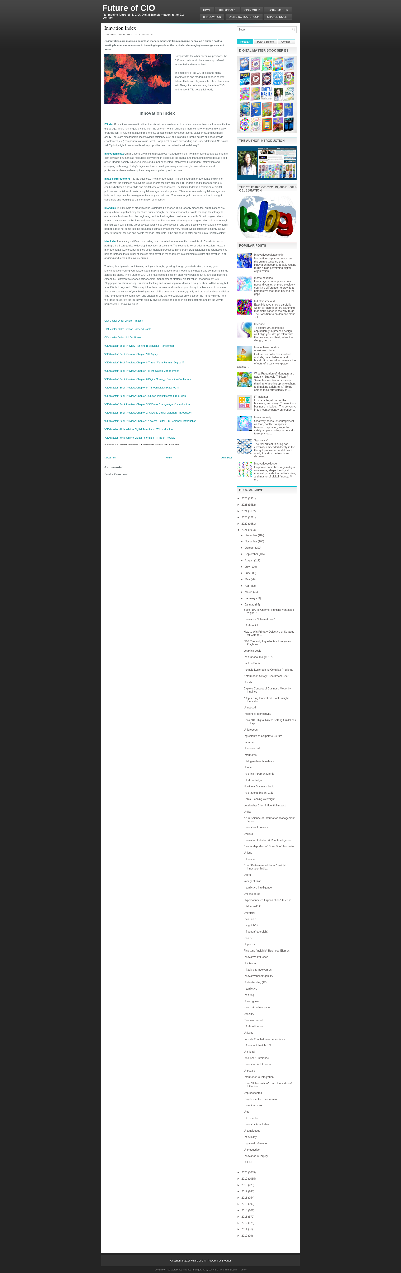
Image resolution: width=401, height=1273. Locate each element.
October (250, 547)
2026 (244, 498)
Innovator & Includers (257, 1124)
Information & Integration (259, 1077)
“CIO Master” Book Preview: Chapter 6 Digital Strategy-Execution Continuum (147, 379)
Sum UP (175, 444)
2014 (244, 1210)
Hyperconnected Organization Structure (267, 900)
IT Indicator (261, 396)
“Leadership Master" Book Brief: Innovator (269, 846)
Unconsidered (252, 893)
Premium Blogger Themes (233, 1269)
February (250, 598)
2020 (244, 1172)
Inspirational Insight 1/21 (258, 792)
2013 (244, 1216)
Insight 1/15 (251, 925)
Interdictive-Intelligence (258, 887)
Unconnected (252, 748)
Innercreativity (262, 417)
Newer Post (110, 457)
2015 (244, 1204)
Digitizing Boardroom (244, 16)
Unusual (249, 833)
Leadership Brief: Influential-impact (265, 805)
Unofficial (249, 912)
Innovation (132, 444)
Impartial (249, 742)
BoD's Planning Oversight (259, 799)
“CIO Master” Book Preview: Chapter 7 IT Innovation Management (141, 370)
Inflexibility (250, 1136)
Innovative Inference (256, 827)
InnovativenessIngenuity (258, 975)
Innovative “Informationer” (259, 619)
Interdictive (250, 988)
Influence (249, 859)
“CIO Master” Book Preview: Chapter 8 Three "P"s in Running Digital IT (144, 362)
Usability (249, 1013)
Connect (286, 41)
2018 (244, 1185)
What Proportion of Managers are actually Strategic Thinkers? (274, 375)
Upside (248, 682)
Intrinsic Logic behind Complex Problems (268, 669)
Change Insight (278, 16)
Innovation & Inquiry (256, 1156)
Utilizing (248, 1032)
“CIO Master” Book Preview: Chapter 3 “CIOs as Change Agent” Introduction (147, 404)
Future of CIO (128, 8)
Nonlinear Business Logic (259, 786)
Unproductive (252, 1149)
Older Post (226, 457)
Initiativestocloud (264, 301)
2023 (244, 517)
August (249, 560)
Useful (247, 874)
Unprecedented (253, 1092)
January (250, 604)
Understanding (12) (255, 982)
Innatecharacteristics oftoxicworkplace (266, 349)
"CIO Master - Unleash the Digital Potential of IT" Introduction (138, 429)
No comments (143, 34)
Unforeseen (251, 729)
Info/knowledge (253, 780)
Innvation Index (120, 27)
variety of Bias (252, 881)
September (252, 554)
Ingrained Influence (255, 1143)
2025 (244, 504)
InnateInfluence (263, 277)
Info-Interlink (251, 625)
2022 (244, 523)
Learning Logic (252, 650)
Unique (248, 852)
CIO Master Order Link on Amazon (123, 320)
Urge (246, 1111)
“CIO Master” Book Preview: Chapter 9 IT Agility (131, 354)
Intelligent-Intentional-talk (259, 761)
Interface (259, 324)
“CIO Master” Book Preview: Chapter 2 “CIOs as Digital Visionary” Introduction (148, 412)
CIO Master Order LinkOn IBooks (122, 337)
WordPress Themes (181, 1269)
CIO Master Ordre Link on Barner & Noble (127, 329)
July (248, 566)
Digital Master (278, 10)
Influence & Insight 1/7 (257, 1045)
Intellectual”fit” (252, 906)
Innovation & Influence (257, 1064)
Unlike (247, 811)
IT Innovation (212, 16)
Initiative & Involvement (258, 969)
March (249, 592)
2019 (244, 1178)
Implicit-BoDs (252, 663)
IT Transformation (161, 444)
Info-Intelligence (253, 1026)
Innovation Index (114, 153)
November (251, 541)
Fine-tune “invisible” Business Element (267, 950)
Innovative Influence (256, 956)
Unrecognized (252, 1001)
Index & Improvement (117, 178)
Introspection (251, 1118)
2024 (244, 511)
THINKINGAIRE (227, 10)
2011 (244, 1229)
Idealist (248, 938)
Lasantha (213, 1269)
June (248, 573)
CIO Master (121, 444)
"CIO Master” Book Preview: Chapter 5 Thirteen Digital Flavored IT (141, 387)
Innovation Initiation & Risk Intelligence (267, 840)
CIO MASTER (252, 10)
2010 (244, 1235)
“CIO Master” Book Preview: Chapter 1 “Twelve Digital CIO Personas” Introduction (150, 421)
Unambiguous (252, 1130)
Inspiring (249, 994)
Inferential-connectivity (257, 713)
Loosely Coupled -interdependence (264, 1039)
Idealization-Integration (257, 1007)
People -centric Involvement (261, 1099)
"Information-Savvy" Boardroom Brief (266, 676)
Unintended (250, 963)
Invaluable (250, 919)
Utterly (248, 767)
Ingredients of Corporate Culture (263, 735)
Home (207, 10)
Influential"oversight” (256, 931)
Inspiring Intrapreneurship (259, 773)
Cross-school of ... (255, 1020)
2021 (244, 530)
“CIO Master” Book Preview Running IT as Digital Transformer (139, 345)
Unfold (247, 1162)
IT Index (109, 124)
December (251, 535)
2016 (244, 1197)
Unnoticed (250, 707)
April (248, 585)
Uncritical (249, 1051)
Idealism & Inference (256, 1058)
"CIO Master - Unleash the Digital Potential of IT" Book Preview (139, 437)
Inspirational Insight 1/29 (258, 657)
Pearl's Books (265, 41)
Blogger (226, 1260)
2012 (244, 1223)
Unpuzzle (249, 944)
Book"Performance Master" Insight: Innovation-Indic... (265, 867)
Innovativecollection (266, 463)
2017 (244, 1191)
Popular (245, 41)
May (248, 579)
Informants (250, 754)
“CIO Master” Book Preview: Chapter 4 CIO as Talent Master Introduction (145, 396)
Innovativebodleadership (268, 254)
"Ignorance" (261, 440)
